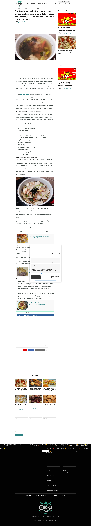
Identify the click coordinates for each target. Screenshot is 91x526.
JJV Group (43, 517)
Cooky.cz (34, 517)
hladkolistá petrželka (35, 345)
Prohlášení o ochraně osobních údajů (45, 280)
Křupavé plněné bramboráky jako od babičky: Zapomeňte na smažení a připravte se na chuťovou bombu (49, 390)
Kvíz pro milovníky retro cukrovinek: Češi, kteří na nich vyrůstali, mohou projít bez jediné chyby (66, 30)
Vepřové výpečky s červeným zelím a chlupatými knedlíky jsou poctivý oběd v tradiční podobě (35, 406)
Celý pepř (18, 345)
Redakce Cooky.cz (50, 472)
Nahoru (45, 523)
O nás (48, 477)
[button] (59, 245)
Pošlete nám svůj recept (66, 472)
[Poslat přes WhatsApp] (46, 350)
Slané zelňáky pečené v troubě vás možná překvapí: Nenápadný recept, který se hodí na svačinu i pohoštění (49, 406)
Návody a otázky (49, 467)
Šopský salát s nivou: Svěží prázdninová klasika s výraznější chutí (21, 389)
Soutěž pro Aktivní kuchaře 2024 (52, 465)
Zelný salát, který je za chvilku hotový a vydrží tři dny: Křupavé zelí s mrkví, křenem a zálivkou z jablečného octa (21, 406)
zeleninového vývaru (24, 94)
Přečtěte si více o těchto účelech (43, 273)
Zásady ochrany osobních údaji (51, 485)
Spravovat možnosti (55, 276)
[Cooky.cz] (19, 4)
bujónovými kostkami (38, 85)
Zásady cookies (37, 280)
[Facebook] (9, 81)
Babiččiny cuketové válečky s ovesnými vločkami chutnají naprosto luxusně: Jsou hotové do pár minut (35, 390)
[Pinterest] (9, 86)
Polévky (16, 22)
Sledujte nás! (46, 451)
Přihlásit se (64, 465)
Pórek (44, 345)
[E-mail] (9, 88)
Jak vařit (51, 3)
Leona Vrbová (61, 33)
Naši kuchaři (49, 470)
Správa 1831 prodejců (35, 273)
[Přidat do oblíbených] (9, 90)
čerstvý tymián (23, 345)
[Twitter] (9, 84)
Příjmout (35, 277)
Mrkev (41, 345)
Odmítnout (46, 277)
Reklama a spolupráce (50, 475)
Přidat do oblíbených (22, 318)
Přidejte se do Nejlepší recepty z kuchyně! (27, 315)
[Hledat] (69, 3)
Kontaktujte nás (53, 280)
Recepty (33, 3)
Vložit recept (66, 1)
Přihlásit (62, 1)
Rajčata (47, 345)
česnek (27, 345)
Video (56, 3)
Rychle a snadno (42, 3)
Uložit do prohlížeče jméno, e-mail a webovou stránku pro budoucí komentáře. (29, 431)
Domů (28, 3)
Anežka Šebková (18, 21)
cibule (30, 345)
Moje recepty (65, 470)
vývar (37, 79)
